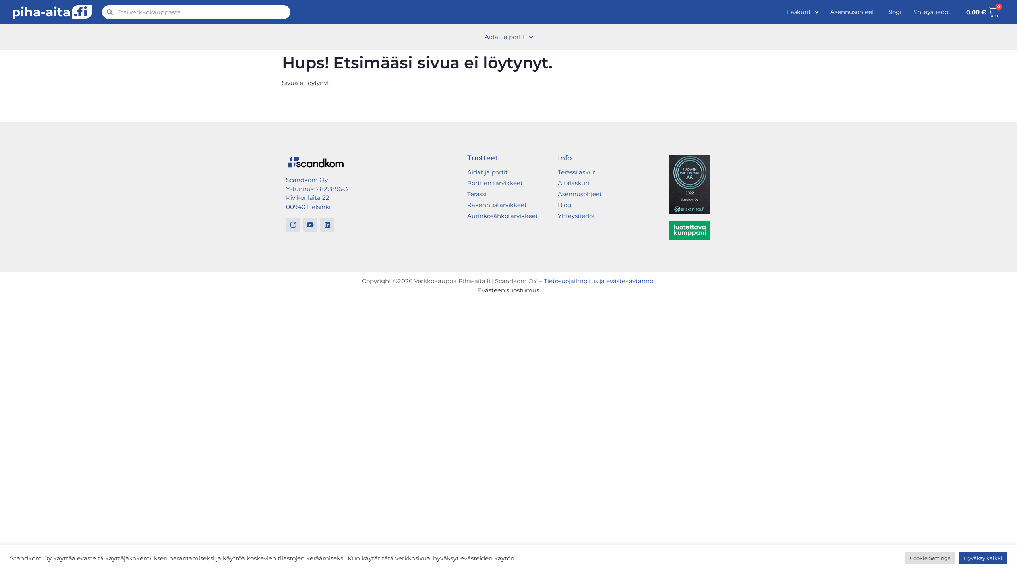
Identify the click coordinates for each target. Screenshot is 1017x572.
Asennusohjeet (852, 11)
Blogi (893, 11)
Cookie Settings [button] (930, 558)
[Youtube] (310, 225)
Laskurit (799, 11)
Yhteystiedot (932, 11)
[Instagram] (293, 225)
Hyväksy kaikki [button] (983, 558)
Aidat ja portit (505, 37)
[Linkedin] (327, 225)
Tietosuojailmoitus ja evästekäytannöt (599, 281)
